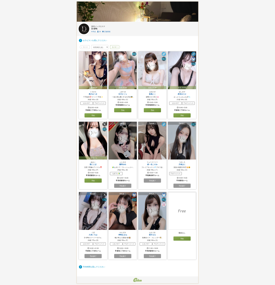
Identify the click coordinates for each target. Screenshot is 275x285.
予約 (93, 115)
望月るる (152, 234)
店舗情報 (107, 31)
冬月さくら (122, 94)
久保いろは (93, 234)
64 (100, 31)
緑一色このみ (152, 164)
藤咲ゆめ (122, 164)
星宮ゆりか (182, 94)
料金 (93, 31)
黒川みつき (93, 94)
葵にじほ (93, 164)
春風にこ (152, 94)
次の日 (114, 47)
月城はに (182, 164)
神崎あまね (122, 234)
